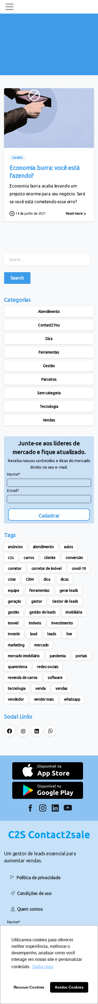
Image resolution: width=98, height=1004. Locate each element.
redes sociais (48, 667)
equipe (13, 590)
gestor (36, 601)
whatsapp (72, 699)
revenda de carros (23, 677)
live (69, 634)
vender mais (44, 699)
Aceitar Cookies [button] (69, 987)
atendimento (43, 547)
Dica (49, 338)
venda (40, 688)
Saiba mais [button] (42, 966)
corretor (15, 568)
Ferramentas (49, 352)
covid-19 (79, 568)
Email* (13, 490)
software (55, 677)
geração (14, 601)
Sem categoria (49, 393)
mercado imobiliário (24, 656)
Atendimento (49, 311)
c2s (11, 557)
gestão (13, 612)
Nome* (13, 474)
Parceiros (49, 379)
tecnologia (16, 688)
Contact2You (49, 325)
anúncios (15, 547)
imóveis (35, 623)
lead (33, 634)
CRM (30, 579)
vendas (62, 688)
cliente (50, 557)
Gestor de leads (65, 601)
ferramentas (39, 590)
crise (12, 579)
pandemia (58, 656)
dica (47, 579)
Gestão (49, 366)
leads (51, 634)
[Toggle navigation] (9, 6)
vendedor (16, 699)
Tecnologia (49, 406)
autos (68, 547)
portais (81, 656)
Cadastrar (49, 515)
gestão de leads (42, 612)
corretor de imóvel (47, 568)
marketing (16, 645)
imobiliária (74, 612)
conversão (74, 557)
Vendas (49, 420)
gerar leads (69, 590)
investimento (62, 623)
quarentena (17, 667)
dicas (64, 579)
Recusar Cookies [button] (29, 987)
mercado (41, 645)
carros (29, 557)
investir (14, 634)
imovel (13, 623)
